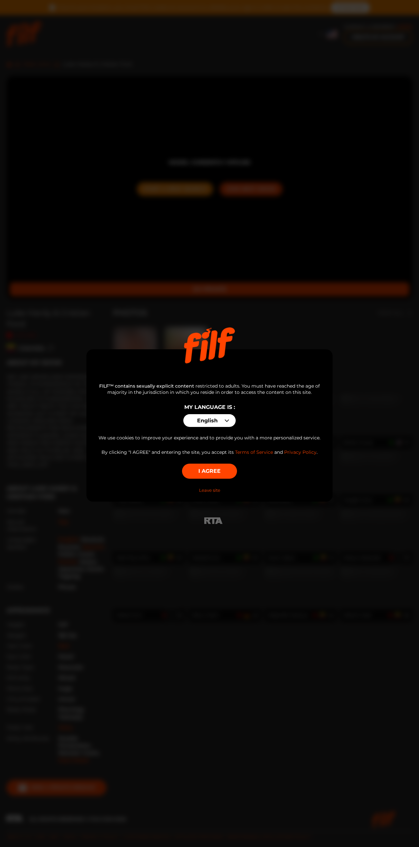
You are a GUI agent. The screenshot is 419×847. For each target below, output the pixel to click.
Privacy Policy (300, 452)
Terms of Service (254, 452)
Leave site (209, 490)
